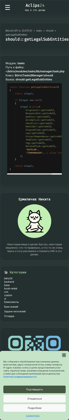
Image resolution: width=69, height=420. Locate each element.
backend (9, 281)
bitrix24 (8, 278)
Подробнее (35, 408)
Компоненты (11, 302)
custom (8, 295)
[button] (64, 355)
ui (5, 298)
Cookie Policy (33, 415)
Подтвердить (34, 389)
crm (6, 291)
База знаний (11, 306)
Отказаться (34, 398)
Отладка (9, 316)
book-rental (10, 288)
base (7, 285)
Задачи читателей (15, 311)
